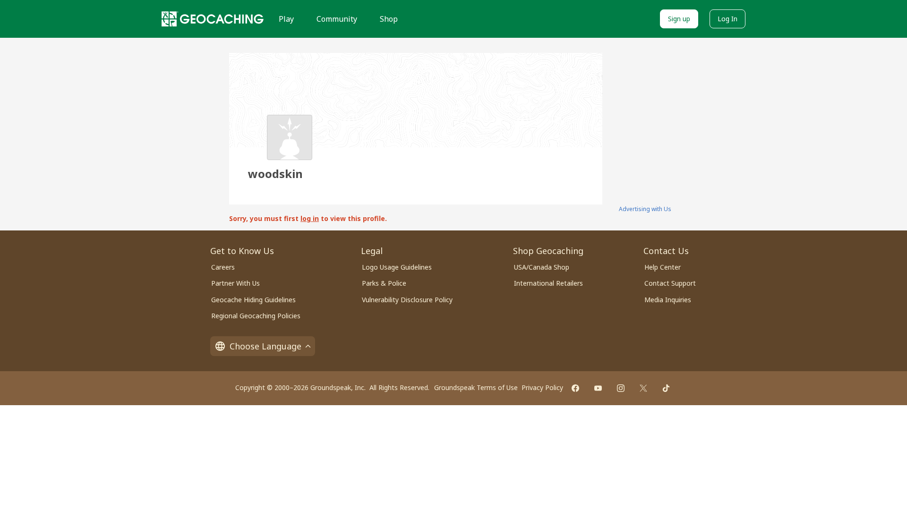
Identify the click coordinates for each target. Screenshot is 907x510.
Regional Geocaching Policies (255, 315)
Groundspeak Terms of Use (476, 387)
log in (309, 218)
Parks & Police (384, 283)
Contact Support (670, 283)
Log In (727, 18)
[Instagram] (620, 388)
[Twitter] (643, 388)
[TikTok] (666, 388)
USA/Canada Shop (541, 267)
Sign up (679, 18)
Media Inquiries (667, 299)
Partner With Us (235, 283)
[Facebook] (575, 388)
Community (337, 19)
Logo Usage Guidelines (397, 267)
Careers (223, 267)
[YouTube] (598, 388)
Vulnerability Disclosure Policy (407, 299)
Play (286, 19)
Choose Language (265, 346)
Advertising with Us (645, 209)
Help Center (662, 267)
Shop (389, 19)
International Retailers (548, 283)
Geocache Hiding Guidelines (253, 299)
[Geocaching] (213, 18)
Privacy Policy (542, 387)
